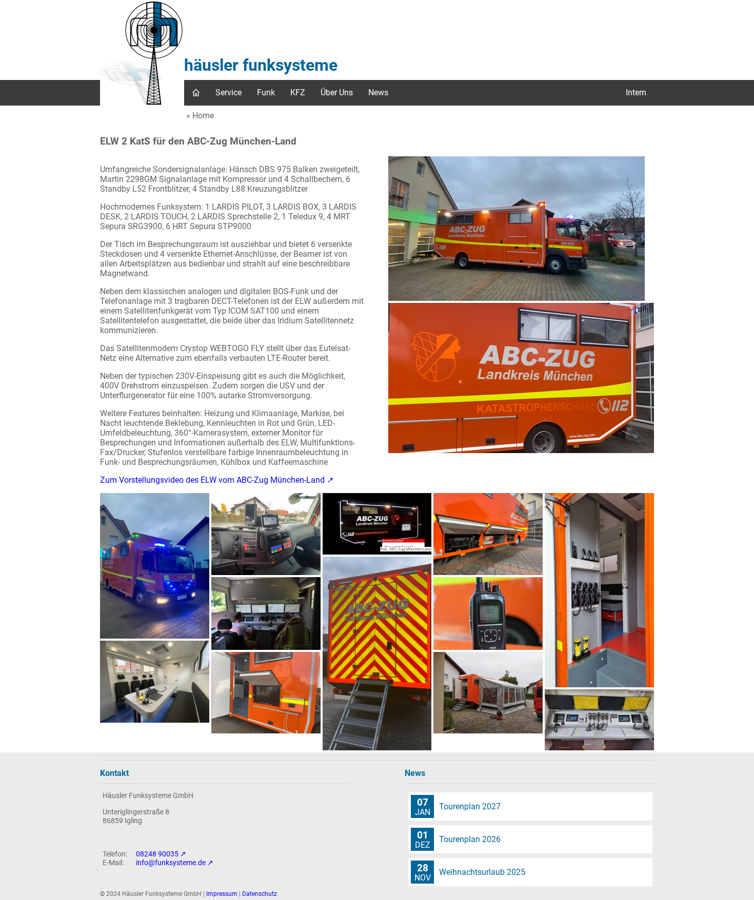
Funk (266, 92)
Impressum (221, 893)
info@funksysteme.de (171, 862)
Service (228, 92)
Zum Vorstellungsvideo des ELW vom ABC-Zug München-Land (212, 480)
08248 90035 (157, 854)
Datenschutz (259, 893)
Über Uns (337, 92)
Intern (636, 92)
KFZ (297, 92)
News (378, 92)
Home (203, 115)
